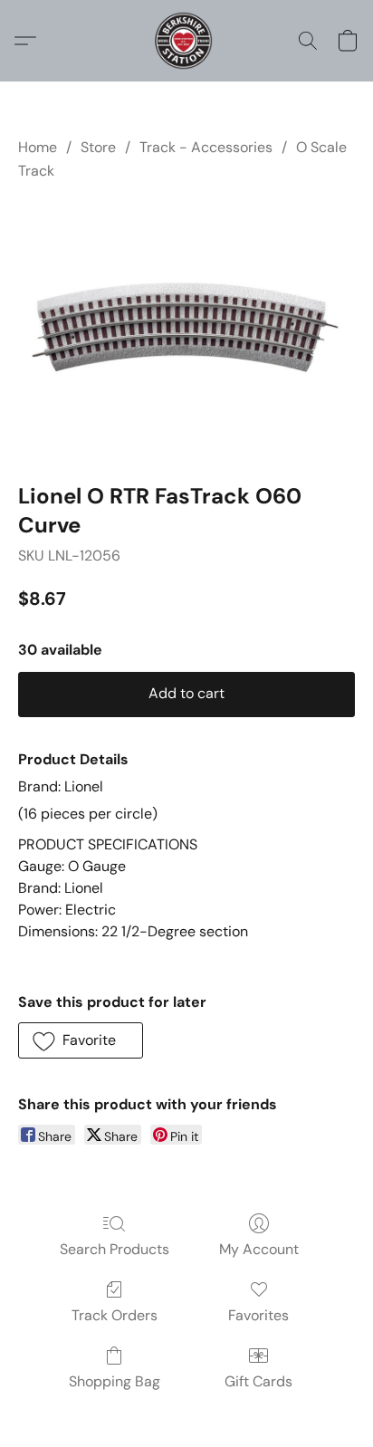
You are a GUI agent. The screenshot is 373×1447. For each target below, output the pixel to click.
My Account (259, 1249)
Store (98, 147)
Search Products (114, 1249)
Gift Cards (258, 1381)
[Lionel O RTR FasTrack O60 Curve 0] (186, 328)
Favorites (258, 1315)
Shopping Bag (114, 1381)
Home (37, 147)
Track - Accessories (206, 147)
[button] (186, 40)
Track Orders (115, 1315)
